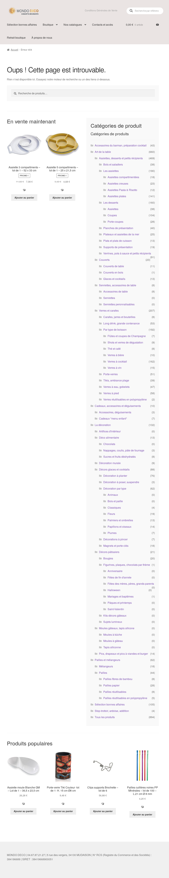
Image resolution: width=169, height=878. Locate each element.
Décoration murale (110, 463)
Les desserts (110, 202)
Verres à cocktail (117, 361)
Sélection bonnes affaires (22, 24)
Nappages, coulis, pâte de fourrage (123, 450)
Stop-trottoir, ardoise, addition (112, 711)
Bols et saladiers (113, 164)
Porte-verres (110, 374)
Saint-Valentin (116, 609)
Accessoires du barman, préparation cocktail (121, 145)
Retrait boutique (16, 37)
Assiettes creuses (118, 183)
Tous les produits (105, 717)
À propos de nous (42, 37)
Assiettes (113, 209)
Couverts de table (113, 266)
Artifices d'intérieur (110, 431)
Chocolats (109, 444)
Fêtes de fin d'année (119, 577)
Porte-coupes (115, 221)
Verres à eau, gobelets (116, 387)
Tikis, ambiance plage (116, 380)
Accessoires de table (115, 291)
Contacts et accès (102, 24)
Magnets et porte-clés (115, 546)
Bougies (108, 558)
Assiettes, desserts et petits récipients (121, 158)
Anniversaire (115, 571)
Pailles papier (111, 685)
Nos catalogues (73, 24)
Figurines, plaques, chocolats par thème (126, 565)
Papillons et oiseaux (119, 526)
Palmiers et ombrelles (120, 520)
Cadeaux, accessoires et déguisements (118, 406)
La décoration (103, 425)
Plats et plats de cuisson (117, 241)
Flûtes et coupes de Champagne (127, 336)
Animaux (113, 495)
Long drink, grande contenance (121, 323)
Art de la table (103, 152)
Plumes (112, 533)
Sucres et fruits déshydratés (119, 456)
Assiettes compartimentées (123, 177)
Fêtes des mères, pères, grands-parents (131, 583)
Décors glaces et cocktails (114, 469)
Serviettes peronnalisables (119, 304)
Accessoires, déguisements (115, 412)
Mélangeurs (106, 666)
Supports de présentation (118, 247)
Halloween (114, 590)
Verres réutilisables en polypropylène (125, 399)
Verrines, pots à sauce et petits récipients (127, 253)
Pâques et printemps (120, 603)
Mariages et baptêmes (121, 596)
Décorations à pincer (115, 539)
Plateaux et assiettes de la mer (121, 234)
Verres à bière (116, 355)
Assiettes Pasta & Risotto (122, 190)
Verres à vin (114, 368)
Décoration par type (114, 488)
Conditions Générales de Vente (101, 10)
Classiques (114, 507)
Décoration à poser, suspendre (121, 482)
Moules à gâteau (113, 641)
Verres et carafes (109, 310)
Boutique (48, 24)
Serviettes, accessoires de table (117, 285)
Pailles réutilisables (114, 692)
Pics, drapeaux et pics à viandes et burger (123, 654)
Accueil (14, 49)
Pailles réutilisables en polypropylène (125, 698)
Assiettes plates (117, 196)
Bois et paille (115, 501)
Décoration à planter (115, 476)
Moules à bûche (112, 634)
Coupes (112, 215)
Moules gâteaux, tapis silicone (116, 628)
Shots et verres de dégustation (125, 342)
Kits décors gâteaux (114, 615)
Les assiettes (111, 171)
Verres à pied (111, 393)
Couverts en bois (113, 272)
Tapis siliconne (112, 647)
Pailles (103, 673)
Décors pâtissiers (109, 552)
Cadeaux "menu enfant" (113, 418)
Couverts (104, 260)
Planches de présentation (118, 228)
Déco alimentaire (109, 437)
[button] (24, 189)
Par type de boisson (115, 329)
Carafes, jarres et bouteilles (119, 317)
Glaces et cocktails (114, 279)
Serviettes (109, 298)
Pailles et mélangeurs (107, 660)
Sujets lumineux (112, 622)
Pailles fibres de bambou (117, 679)
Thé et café (114, 349)
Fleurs (111, 514)
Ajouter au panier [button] (24, 197)
